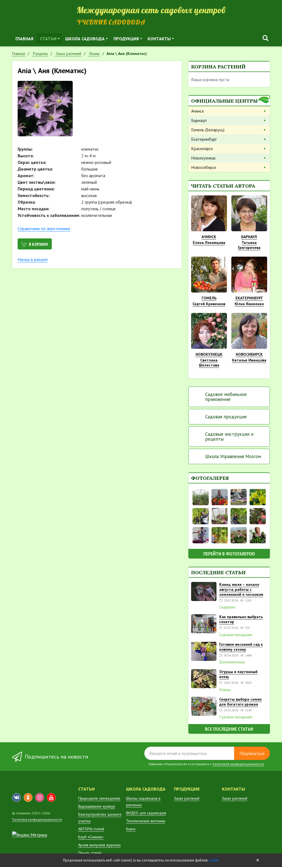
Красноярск (202, 148)
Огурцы (225, 690)
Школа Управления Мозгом (233, 456)
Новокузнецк (203, 158)
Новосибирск (203, 167)
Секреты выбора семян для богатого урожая (240, 702)
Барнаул (199, 120)
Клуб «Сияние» (91, 836)
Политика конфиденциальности (37, 819)
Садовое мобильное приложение (226, 396)
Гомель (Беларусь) (207, 129)
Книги (130, 828)
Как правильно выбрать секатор (241, 619)
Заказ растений (186, 798)
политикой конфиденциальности (238, 764)
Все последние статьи (229, 729)
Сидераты (227, 607)
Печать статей (89, 852)
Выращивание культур (96, 806)
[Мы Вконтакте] (16, 797)
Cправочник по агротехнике (44, 228)
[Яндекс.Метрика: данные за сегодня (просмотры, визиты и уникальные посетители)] (29, 834)
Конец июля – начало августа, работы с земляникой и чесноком (241, 589)
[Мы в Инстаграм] (39, 797)
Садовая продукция (225, 417)
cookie (213, 860)
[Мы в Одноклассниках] (28, 797)
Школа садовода (85, 38)
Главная (24, 38)
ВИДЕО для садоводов (146, 812)
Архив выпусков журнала (99, 844)
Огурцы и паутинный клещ (238, 674)
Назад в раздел (33, 259)
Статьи (48, 38)
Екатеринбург (204, 139)
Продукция (126, 38)
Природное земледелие (99, 798)
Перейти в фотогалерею (229, 553)
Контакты (159, 38)
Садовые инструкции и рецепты (229, 436)
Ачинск (197, 111)
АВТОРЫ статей (91, 828)
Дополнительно (232, 662)
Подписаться (252, 753)
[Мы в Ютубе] (51, 797)
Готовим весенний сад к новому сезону (241, 647)
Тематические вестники (145, 820)
